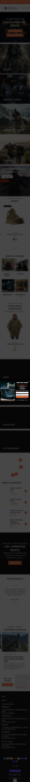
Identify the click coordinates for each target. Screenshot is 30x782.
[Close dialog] (28, 381)
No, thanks (22, 400)
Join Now (22, 396)
